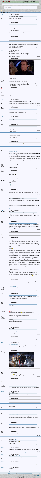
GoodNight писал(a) (16, 172)
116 (6, 473)
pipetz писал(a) (15, 328)
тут (16, 8)
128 (18, 473)
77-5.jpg (15, 76)
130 (20, 473)
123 (13, 473)
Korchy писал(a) (15, 197)
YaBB (17, 477)
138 (28, 473)
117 (7, 473)
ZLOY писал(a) (15, 15)
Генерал (3, 10)
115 (5, 473)
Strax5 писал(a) (15, 392)
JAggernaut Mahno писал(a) (17, 455)
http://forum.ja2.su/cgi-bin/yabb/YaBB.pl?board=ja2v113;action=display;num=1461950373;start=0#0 (22, 139)
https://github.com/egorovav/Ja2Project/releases (12, 286)
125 (15, 473)
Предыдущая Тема (35, 475)
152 (33, 473)
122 (12, 473)
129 (19, 473)
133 (23, 473)
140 (30, 473)
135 (25, 473)
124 (14, 473)
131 (21, 473)
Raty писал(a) (15, 331)
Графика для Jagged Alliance (11, 465)
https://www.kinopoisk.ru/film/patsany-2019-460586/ (14, 344)
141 (31, 473)
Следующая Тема (38, 475)
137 (27, 473)
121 (11, 473)
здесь (10, 7)
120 (10, 473)
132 (22, 473)
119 (9, 473)
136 (26, 473)
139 (29, 473)
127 (17, 473)
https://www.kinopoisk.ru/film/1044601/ (13, 151)
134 (24, 473)
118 (8, 473)
